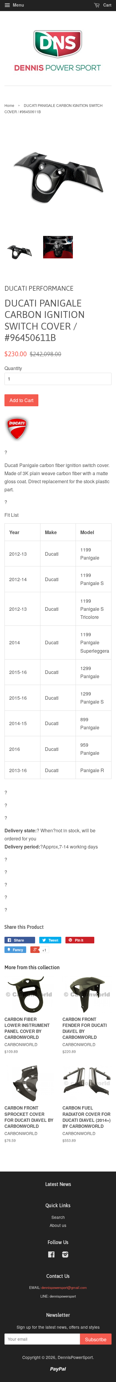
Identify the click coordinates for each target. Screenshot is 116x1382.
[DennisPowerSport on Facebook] (51, 1255)
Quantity (13, 368)
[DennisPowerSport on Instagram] (65, 1255)
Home (9, 105)
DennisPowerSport (75, 1357)
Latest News (58, 1184)
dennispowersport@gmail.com (64, 1287)
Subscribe (95, 1339)
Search (58, 1217)
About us (58, 1225)
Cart (107, 5)
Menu (18, 5)
